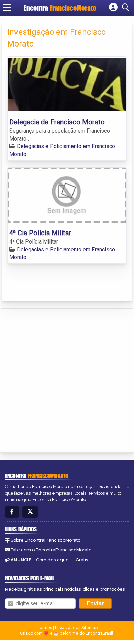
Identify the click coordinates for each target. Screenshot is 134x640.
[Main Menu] (7, 7)
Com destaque (52, 559)
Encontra (60, 7)
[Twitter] (30, 512)
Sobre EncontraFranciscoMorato (45, 540)
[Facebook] (12, 512)
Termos (44, 627)
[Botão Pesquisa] (127, 7)
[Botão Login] (113, 7)
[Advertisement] (67, 379)
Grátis (82, 559)
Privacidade (66, 627)
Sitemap (89, 627)
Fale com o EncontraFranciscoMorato (51, 550)
